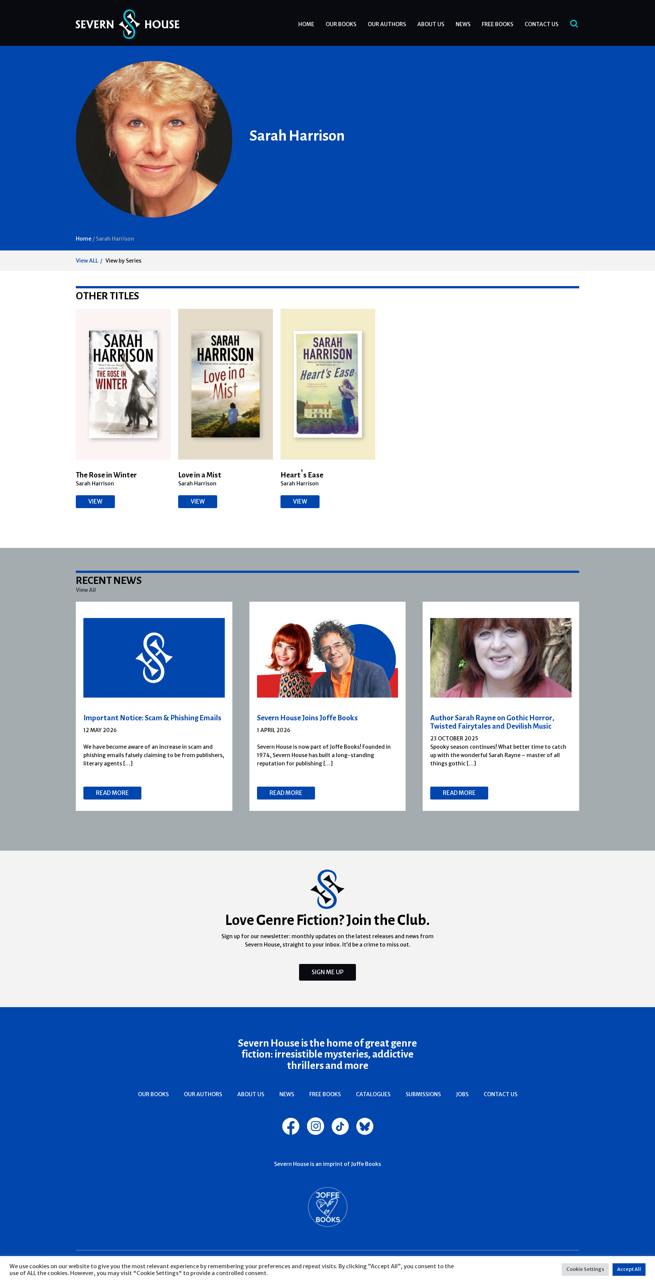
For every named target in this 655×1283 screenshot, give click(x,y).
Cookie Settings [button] (585, 1269)
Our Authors (387, 24)
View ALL (87, 260)
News (463, 24)
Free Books (497, 24)
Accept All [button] (629, 1269)
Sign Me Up (327, 972)
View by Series (123, 260)
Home (306, 24)
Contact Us (541, 24)
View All (86, 590)
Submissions (423, 1094)
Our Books (341, 24)
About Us (430, 24)
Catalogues (373, 1094)
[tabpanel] (154, 706)
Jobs (462, 1094)
